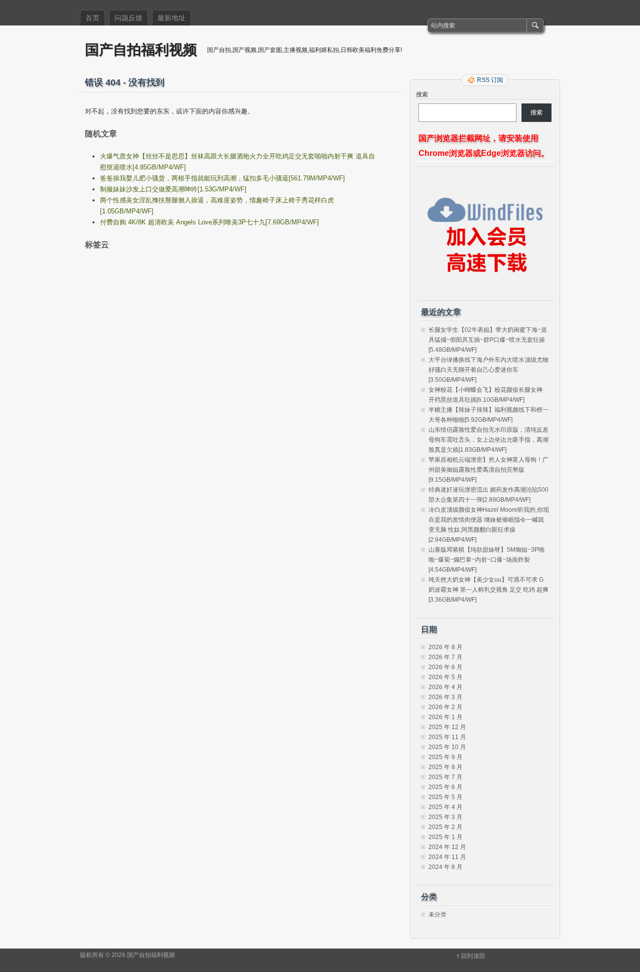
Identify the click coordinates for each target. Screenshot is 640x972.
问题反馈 (128, 18)
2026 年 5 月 (445, 677)
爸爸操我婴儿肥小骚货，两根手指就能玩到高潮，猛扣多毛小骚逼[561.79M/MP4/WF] (222, 178)
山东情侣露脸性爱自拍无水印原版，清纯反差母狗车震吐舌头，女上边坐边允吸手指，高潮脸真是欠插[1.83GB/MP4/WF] (488, 439)
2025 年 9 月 (445, 757)
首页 (93, 18)
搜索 (422, 94)
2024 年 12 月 (447, 847)
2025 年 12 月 (447, 727)
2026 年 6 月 (445, 667)
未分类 (437, 914)
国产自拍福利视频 (141, 49)
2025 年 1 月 (445, 837)
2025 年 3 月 (445, 817)
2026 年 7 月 (445, 657)
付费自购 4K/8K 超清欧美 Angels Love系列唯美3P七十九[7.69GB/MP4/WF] (209, 222)
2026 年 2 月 (445, 707)
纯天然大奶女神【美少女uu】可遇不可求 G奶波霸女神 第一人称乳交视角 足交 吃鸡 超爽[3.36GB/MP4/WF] (488, 589)
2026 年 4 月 (445, 687)
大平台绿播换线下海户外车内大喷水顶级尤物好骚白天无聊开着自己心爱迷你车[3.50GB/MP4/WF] (488, 369)
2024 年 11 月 (447, 857)
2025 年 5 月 (445, 797)
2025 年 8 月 (445, 767)
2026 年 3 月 (445, 697)
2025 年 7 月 (445, 777)
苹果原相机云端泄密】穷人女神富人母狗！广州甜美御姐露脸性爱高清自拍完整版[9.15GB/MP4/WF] (488, 469)
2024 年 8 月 (445, 867)
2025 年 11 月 (447, 737)
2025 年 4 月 (445, 807)
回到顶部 (473, 956)
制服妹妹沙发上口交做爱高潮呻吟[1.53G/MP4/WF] (173, 189)
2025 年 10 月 (447, 747)
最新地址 (172, 18)
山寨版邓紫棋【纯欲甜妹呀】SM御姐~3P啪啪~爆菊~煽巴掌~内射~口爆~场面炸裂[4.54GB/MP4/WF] (486, 559)
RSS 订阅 (490, 79)
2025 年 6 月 (445, 787)
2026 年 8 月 (445, 647)
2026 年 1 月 (445, 717)
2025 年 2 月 (445, 827)
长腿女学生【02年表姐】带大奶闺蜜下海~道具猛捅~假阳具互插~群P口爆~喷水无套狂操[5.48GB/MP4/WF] (487, 339)
